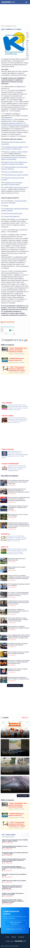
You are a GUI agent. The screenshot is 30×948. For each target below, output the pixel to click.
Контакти (21, 937)
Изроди (6, 205)
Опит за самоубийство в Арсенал (13, 172)
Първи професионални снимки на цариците (16, 175)
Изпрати (25, 717)
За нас (7, 937)
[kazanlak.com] (20, 941)
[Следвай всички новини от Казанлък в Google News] (14, 339)
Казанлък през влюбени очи (12, 216)
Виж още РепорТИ (22, 795)
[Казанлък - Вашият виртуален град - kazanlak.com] (8, 2)
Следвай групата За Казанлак (14, 929)
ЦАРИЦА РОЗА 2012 (7, 119)
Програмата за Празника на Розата (11, 123)
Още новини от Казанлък (14, 685)
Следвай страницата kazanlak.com (15, 923)
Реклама (14, 937)
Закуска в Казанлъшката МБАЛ (13, 213)
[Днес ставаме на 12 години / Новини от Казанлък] (8, 328)
